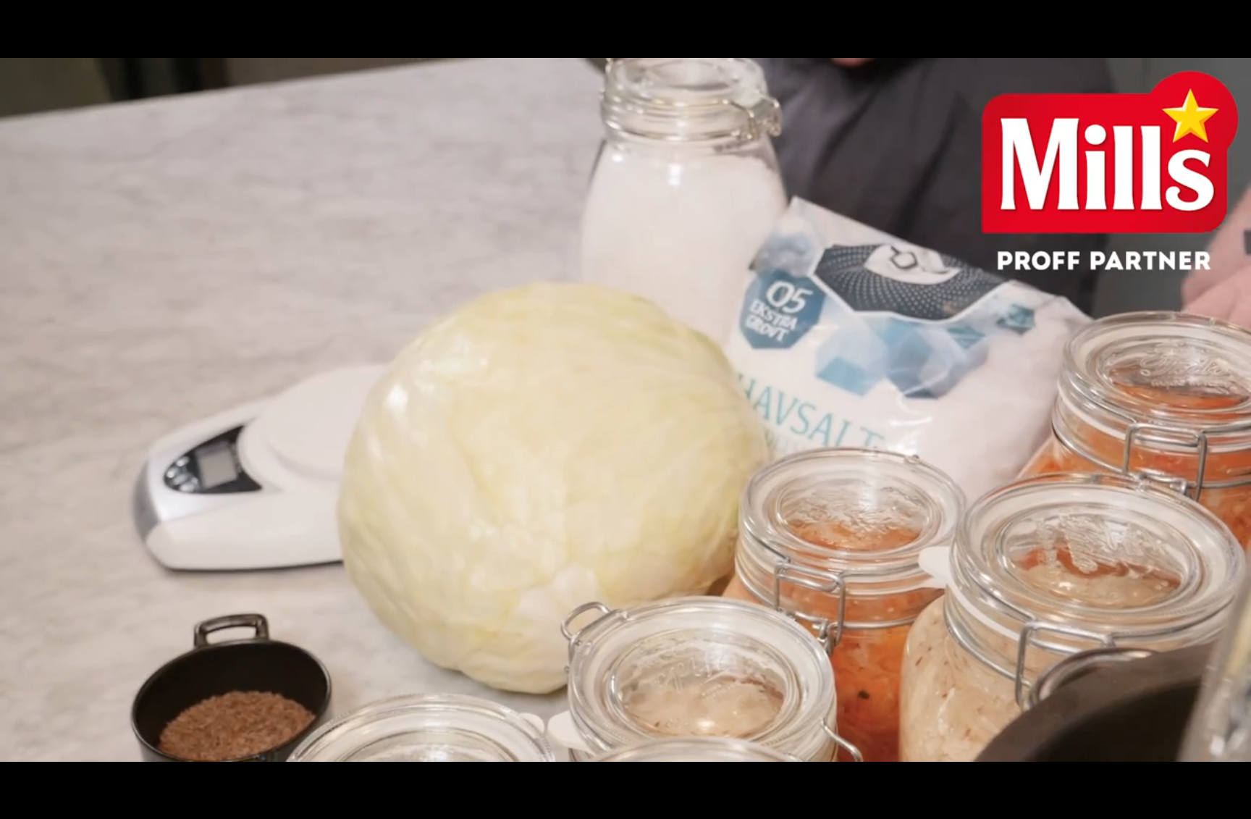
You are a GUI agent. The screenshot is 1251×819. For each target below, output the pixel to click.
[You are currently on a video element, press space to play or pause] (625, 409)
